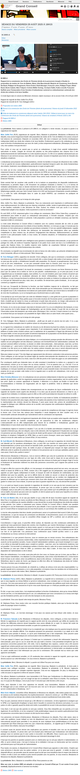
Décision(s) (5, 40)
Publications (37, 1)
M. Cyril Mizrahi (6, 441)
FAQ (70, 1)
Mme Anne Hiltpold (8, 693)
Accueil (77, 6)
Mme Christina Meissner (10, 377)
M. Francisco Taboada (9, 619)
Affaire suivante (31, 29)
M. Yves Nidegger (7, 257)
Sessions (26, 1)
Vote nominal (18, 770)
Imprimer (65, 6)
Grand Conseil (26, 6)
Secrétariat (49, 1)
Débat (3, 38)
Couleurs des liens (71, 6)
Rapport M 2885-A (9, 118)
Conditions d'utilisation (68, 6)
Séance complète (7, 29)
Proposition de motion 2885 (12, 106)
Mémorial (61, 1)
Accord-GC (74, 6)
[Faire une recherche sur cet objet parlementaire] (12, 33)
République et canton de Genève (8, 6)
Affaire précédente (19, 29)
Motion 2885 (7, 121)
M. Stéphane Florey (8, 579)
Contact (61, 6)
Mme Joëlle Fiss (7, 134)
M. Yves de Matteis (8, 498)
